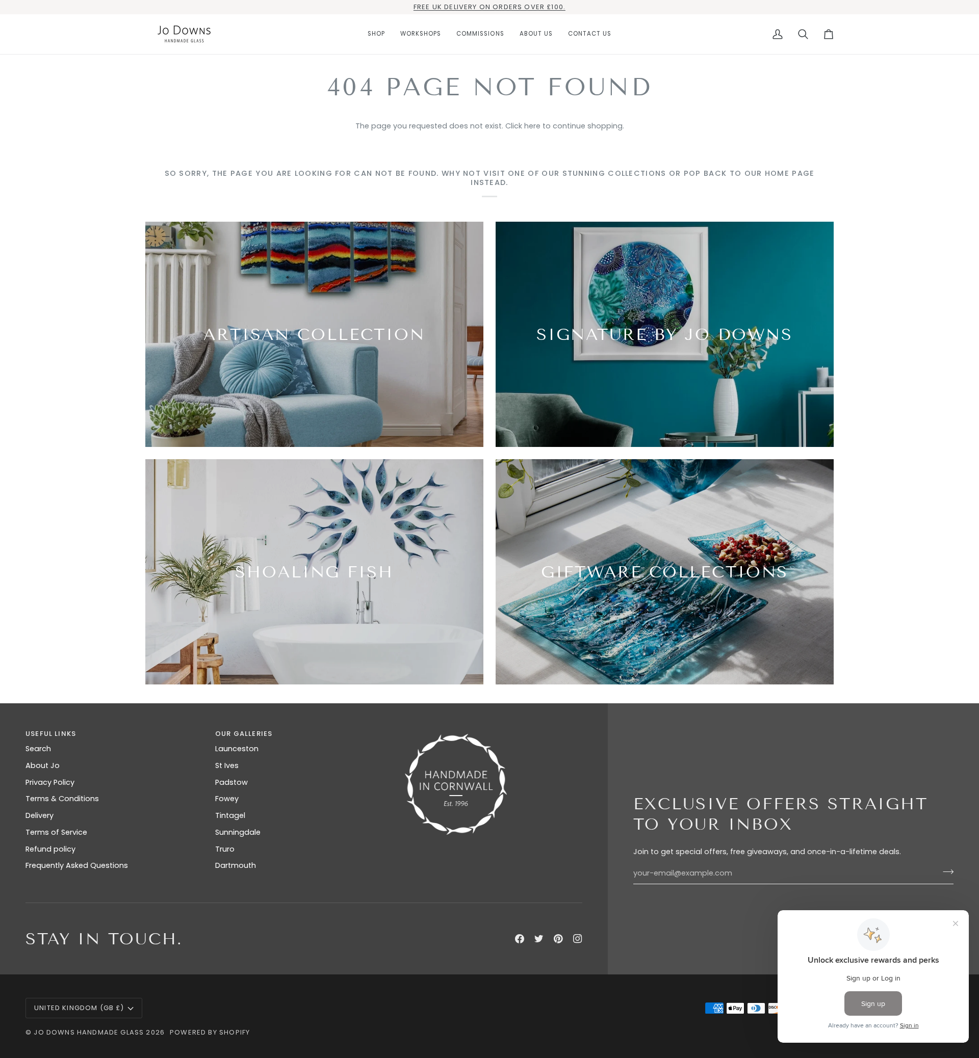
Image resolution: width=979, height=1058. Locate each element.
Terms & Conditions (62, 799)
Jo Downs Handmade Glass (89, 1032)
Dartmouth (235, 865)
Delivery (39, 815)
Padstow (231, 782)
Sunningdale (238, 832)
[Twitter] (539, 938)
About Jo (42, 765)
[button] (376, 34)
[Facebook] (519, 938)
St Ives (227, 765)
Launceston (237, 749)
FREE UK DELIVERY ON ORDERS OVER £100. (489, 7)
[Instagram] (577, 938)
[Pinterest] (558, 938)
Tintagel (230, 815)
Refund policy (50, 849)
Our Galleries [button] (243, 733)
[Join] (945, 872)
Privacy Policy (49, 782)
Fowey (227, 799)
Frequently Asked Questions (76, 865)
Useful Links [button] (50, 733)
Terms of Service (56, 832)
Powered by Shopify (210, 1032)
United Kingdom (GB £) (79, 1008)
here (532, 126)
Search (38, 749)
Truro (225, 849)
